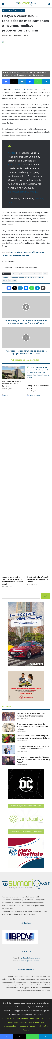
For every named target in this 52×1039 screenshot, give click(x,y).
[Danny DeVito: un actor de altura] (38, 374)
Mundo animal (35, 1026)
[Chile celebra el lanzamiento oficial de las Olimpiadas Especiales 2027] (8, 749)
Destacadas (19, 11)
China (45, 274)
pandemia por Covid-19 (35, 277)
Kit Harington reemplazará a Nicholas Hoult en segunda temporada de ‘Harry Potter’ (33, 759)
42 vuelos (16, 274)
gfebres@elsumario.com (30, 958)
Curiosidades (13, 1022)
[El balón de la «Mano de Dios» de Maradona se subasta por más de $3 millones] (8, 727)
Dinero (31, 1022)
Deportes (23, 1022)
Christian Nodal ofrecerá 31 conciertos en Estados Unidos (37, 579)
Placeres (26, 1030)
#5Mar (11, 152)
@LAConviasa (15, 164)
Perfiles (45, 1026)
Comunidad (7, 11)
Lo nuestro (24, 1026)
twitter (5, 280)
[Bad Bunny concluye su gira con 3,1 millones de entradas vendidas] (8, 716)
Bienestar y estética (20, 1018)
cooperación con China (18, 277)
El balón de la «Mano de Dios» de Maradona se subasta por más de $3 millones (32, 726)
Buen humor (34, 1018)
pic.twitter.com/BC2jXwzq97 (23, 191)
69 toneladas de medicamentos (31, 274)
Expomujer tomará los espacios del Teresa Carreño (11, 383)
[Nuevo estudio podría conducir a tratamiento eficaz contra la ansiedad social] (13, 484)
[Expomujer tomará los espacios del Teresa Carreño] (13, 372)
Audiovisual (6, 1018)
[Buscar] (45, 596)
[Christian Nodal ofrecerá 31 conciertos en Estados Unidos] (38, 484)
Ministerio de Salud (23, 89)
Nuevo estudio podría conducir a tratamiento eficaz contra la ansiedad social (12, 580)
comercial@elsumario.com (29, 961)
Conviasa (5, 277)
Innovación (39, 1022)
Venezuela (12, 280)
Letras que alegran (11, 1026)
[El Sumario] (26, 4)
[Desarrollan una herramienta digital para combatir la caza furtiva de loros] (8, 738)
